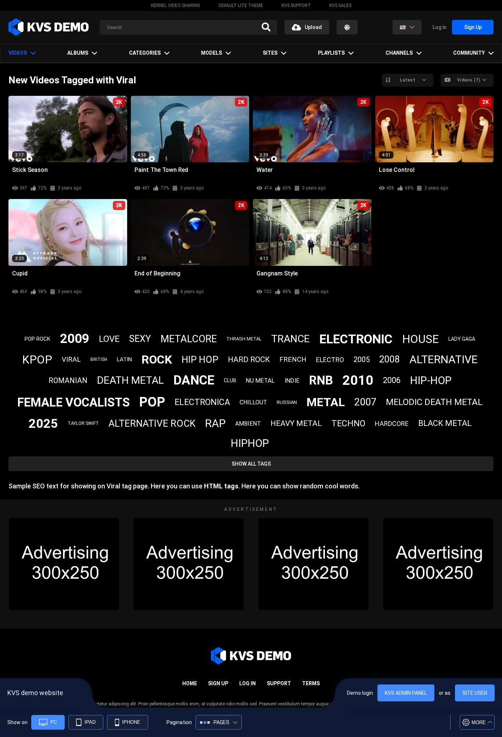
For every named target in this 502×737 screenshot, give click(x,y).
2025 (43, 423)
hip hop (200, 359)
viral (71, 359)
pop (152, 402)
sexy (140, 338)
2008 (389, 359)
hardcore (392, 423)
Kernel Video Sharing (175, 5)
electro (330, 360)
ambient (248, 423)
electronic (355, 339)
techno (348, 424)
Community (469, 53)
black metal (444, 423)
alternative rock (152, 423)
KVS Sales (340, 5)
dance (193, 380)
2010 (358, 380)
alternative (443, 359)
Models (211, 53)
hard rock (249, 359)
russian (287, 402)
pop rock (37, 339)
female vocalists (73, 402)
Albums (77, 53)
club (230, 380)
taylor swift (83, 423)
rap (215, 423)
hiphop (250, 443)
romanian (68, 380)
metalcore (189, 339)
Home (189, 683)
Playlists (331, 53)
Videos (17, 53)
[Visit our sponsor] (64, 564)
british (98, 359)
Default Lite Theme (241, 5)
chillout (253, 402)
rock (156, 359)
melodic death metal (434, 402)
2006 (392, 380)
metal (325, 402)
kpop (37, 359)
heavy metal (296, 423)
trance (290, 339)
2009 (74, 338)
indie (292, 380)
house (420, 339)
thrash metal (244, 339)
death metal (130, 380)
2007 (365, 402)
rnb (321, 380)
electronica (202, 402)
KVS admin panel (406, 693)
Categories (145, 53)
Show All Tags (251, 464)
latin (124, 359)
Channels (399, 53)
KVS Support (296, 5)
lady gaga (461, 339)
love (109, 339)
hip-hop (431, 380)
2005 (362, 359)
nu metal (260, 380)
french (292, 359)
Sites (270, 53)
